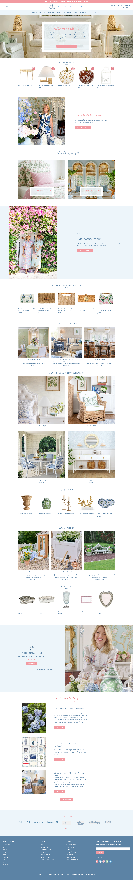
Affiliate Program (71, 852)
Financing (69, 860)
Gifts (4, 859)
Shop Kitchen (100, 365)
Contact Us (69, 849)
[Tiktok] (110, 861)
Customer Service (71, 844)
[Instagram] (103, 861)
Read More (59, 727)
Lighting (5, 849)
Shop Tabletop (33, 365)
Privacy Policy (45, 847)
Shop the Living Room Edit (66, 46)
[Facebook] (100, 861)
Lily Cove (5, 864)
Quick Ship (5, 862)
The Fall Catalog (45, 860)
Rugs (4, 847)
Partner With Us (45, 856)
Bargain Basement (7, 860)
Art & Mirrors (6, 851)
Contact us (127, 7)
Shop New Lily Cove (85, 250)
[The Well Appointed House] (66, 6)
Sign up (99, 852)
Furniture (5, 846)
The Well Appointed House (53, 874)
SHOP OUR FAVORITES (82, 127)
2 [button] (66, 828)
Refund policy (70, 856)
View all (66, 64)
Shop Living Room (66, 365)
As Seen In (43, 846)
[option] (66, 36)
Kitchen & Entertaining (9, 856)
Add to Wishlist (20, 68)
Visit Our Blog (66, 799)
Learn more (31, 663)
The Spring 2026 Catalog (47, 859)
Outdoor (5, 857)
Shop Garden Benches (99, 579)
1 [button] (65, 828)
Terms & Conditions (46, 849)
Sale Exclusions (70, 857)
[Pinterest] (107, 861)
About (42, 844)
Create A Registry (45, 854)
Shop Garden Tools (66, 579)
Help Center (69, 846)
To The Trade (69, 854)
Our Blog (43, 852)
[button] (129, 6)
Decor (4, 852)
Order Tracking (70, 847)
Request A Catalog (46, 857)
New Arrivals (6, 844)
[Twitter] (97, 861)
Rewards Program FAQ (72, 859)
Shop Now (41, 482)
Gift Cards (43, 851)
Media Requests (70, 851)
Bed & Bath (5, 854)
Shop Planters (33, 579)
